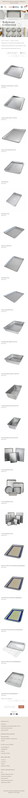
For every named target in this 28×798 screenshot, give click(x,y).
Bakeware (3, 724)
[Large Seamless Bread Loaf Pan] (14, 391)
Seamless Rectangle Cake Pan (9, 341)
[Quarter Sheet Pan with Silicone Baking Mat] (14, 551)
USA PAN (14, 7)
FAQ (2, 772)
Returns (3, 751)
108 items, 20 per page (11, 52)
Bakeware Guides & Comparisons (9, 738)
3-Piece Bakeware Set (7, 469)
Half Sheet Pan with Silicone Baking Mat (12, 629)
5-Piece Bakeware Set (7, 501)
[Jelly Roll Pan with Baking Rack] (14, 679)
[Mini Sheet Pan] (14, 199)
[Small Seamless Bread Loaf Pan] (14, 423)
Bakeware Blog (5, 736)
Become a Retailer (5, 765)
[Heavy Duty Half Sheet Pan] (14, 135)
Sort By (23, 52)
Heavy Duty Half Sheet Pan (8, 149)
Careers (3, 763)
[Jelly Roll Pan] (14, 167)
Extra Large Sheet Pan (7, 309)
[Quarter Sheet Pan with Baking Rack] (14, 647)
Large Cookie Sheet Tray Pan (9, 117)
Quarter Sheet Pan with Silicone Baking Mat (13, 565)
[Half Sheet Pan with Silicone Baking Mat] (14, 615)
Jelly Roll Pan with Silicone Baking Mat (11, 597)
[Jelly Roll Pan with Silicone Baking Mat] (14, 583)
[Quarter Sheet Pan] (14, 231)
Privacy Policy (4, 778)
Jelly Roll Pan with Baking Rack (9, 693)
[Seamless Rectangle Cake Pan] (14, 327)
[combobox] (5, 7)
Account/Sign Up (5, 747)
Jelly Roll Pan (4, 181)
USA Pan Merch (4, 730)
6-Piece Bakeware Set (7, 533)
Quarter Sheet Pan (6, 245)
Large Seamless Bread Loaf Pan (9, 405)
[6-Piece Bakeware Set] (14, 519)
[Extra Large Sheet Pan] (14, 295)
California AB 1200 (5, 782)
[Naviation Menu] (2, 7)
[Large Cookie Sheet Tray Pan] (14, 103)
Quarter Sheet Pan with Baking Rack (11, 661)
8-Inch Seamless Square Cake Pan (10, 373)
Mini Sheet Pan (5, 213)
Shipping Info (4, 749)
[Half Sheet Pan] (14, 263)
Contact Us (3, 761)
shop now (14, 74)
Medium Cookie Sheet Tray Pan (9, 85)
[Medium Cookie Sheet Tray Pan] (14, 71)
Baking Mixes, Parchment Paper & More (10, 726)
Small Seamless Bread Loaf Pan (9, 437)
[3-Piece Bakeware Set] (14, 455)
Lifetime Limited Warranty (7, 774)
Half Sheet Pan (5, 277)
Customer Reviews (5, 753)
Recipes (3, 740)
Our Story (3, 759)
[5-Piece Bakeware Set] (14, 487)
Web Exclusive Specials (6, 728)
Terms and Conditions (6, 776)
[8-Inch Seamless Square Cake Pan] (14, 359)
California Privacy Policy (7, 780)
